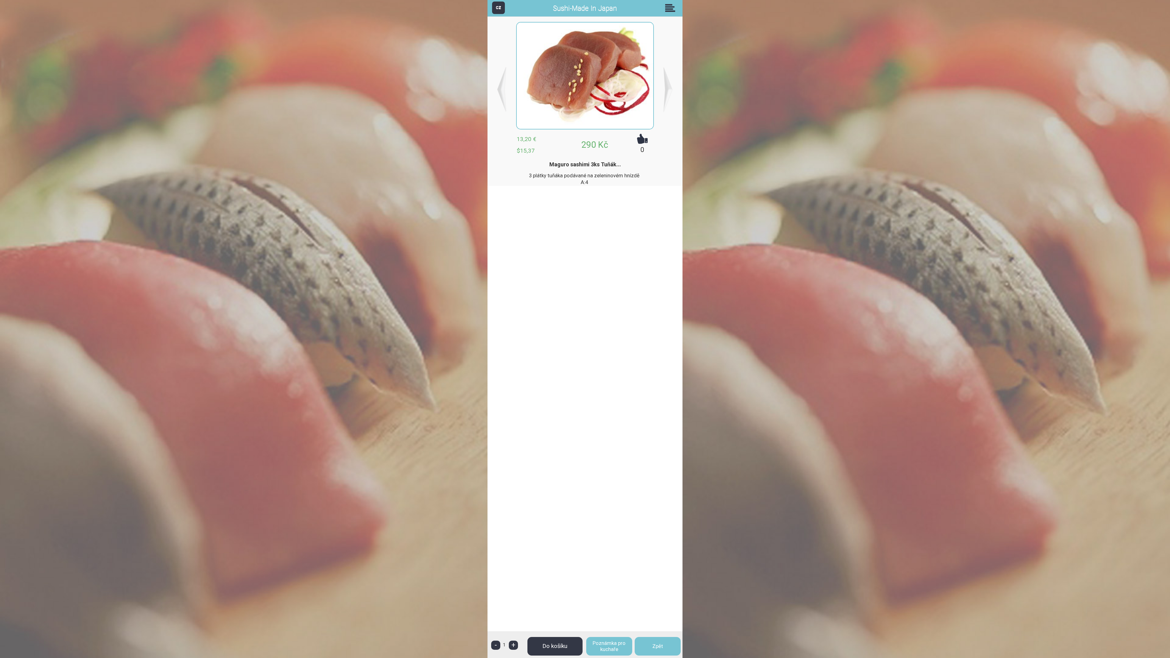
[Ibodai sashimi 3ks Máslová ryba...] (668, 89)
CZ (498, 7)
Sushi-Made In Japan (585, 8)
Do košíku (554, 645)
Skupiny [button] (671, 8)
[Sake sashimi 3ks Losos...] (502, 89)
